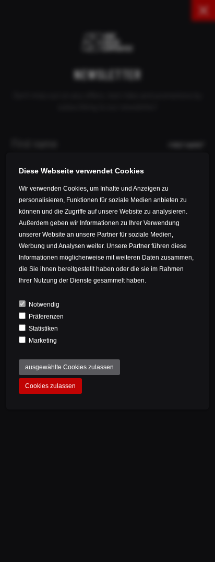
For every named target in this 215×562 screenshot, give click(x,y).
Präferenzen (46, 316)
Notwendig (44, 304)
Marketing (43, 340)
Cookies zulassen (50, 386)
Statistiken (43, 328)
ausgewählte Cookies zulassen (69, 367)
